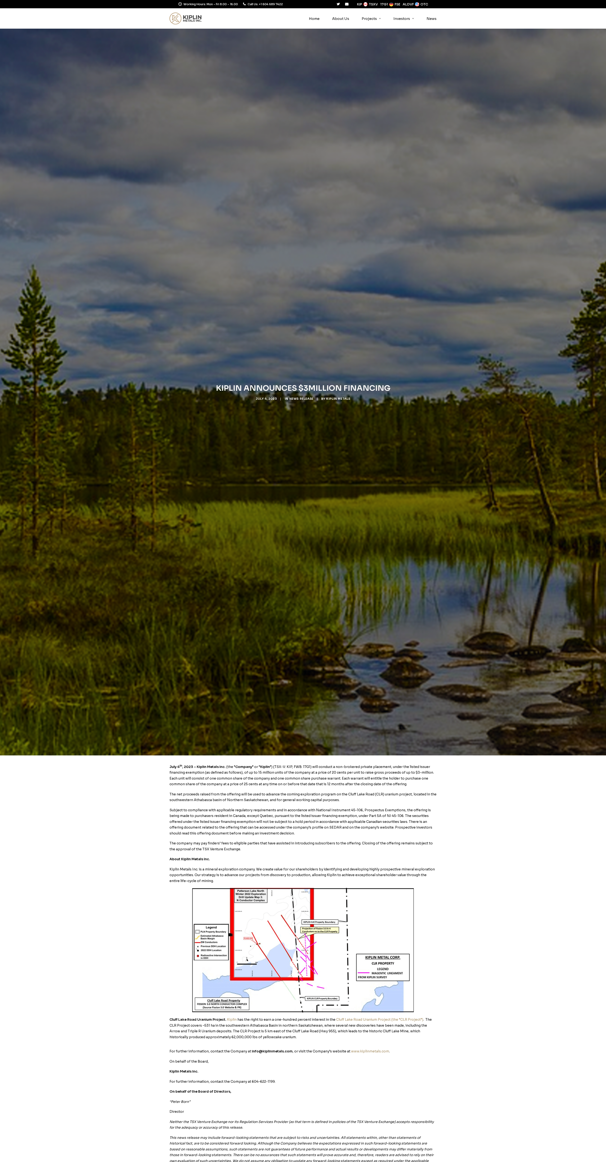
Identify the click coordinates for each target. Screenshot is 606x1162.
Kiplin (232, 1019)
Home (314, 18)
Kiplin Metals (338, 398)
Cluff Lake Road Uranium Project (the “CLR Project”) (379, 1019)
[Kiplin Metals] (185, 18)
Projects (369, 18)
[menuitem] (314, 18)
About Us (340, 18)
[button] (338, 4)
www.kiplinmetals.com (370, 1051)
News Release (301, 398)
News (432, 18)
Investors (401, 18)
